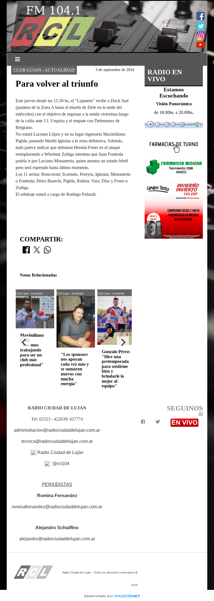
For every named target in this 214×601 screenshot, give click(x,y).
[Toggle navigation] (17, 59)
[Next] (123, 342)
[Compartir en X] (37, 251)
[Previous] (24, 342)
